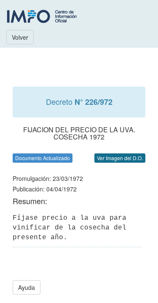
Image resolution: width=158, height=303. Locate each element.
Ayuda (26, 287)
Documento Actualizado (42, 157)
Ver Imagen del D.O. (120, 157)
